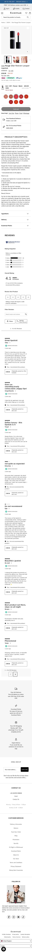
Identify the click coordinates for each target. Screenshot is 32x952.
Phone (17, 113)
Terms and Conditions (16, 862)
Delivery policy (25, 937)
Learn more (9, 128)
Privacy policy (15, 934)
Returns (16, 828)
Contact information (25, 934)
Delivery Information (16, 824)
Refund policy (7, 937)
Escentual (8, 934)
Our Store (16, 858)
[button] (2, 13)
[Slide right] (30, 60)
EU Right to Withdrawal (16, 847)
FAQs (16, 835)
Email (20, 113)
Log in (7, 8)
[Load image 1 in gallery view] (8, 59)
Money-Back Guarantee (16, 870)
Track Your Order (16, 832)
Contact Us (16, 799)
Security (16, 843)
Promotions (16, 839)
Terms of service (16, 937)
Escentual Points (16, 851)
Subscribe (25, 769)
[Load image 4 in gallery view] (16, 59)
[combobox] (16, 17)
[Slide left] (2, 60)
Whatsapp (26, 113)
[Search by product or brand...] (28, 17)
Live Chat (11, 113)
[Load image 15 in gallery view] (24, 59)
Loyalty (17, 8)
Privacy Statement (16, 866)
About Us (16, 855)
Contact (27, 8)
